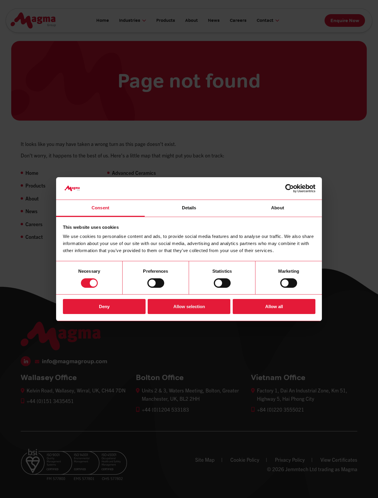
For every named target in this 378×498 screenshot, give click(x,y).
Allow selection (189, 306)
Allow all (274, 306)
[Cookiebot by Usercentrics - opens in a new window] (289, 188)
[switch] (155, 283)
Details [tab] (189, 207)
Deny (104, 306)
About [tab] (277, 207)
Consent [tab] (100, 207)
